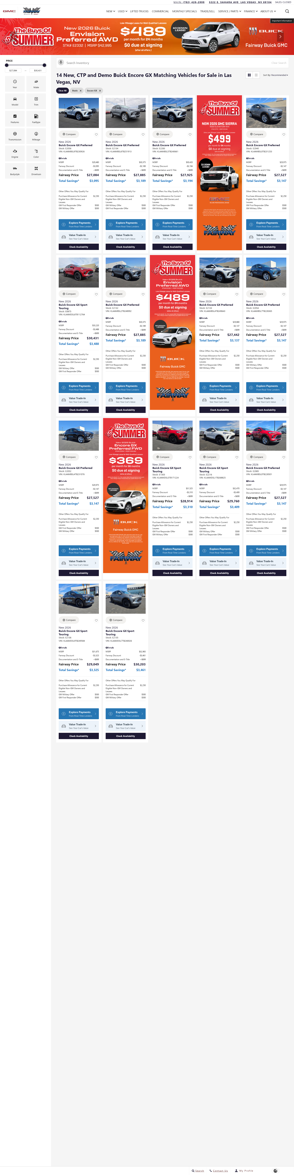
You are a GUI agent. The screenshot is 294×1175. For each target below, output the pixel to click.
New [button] (110, 11)
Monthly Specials (184, 11)
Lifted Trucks (139, 11)
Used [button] (122, 11)
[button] (287, 11)
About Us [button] (266, 11)
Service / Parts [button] (228, 11)
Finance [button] (249, 11)
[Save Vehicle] (96, 134)
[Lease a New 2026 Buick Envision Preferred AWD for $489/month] (147, 36)
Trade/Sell (207, 11)
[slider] (6, 65)
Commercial (160, 11)
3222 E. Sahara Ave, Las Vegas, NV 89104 (240, 2)
